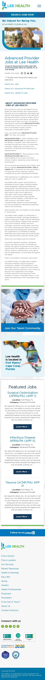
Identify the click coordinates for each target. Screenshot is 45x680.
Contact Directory (9, 610)
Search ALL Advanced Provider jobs (19, 88)
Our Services (7, 564)
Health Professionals (11, 589)
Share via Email (31, 73)
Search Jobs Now (22, 14)
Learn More (24, 427)
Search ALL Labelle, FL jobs (16, 93)
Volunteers (6, 598)
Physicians (6, 593)
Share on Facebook (22, 73)
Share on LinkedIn (28, 73)
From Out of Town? (10, 602)
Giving (4, 581)
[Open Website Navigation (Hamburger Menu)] (39, 6)
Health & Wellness (10, 573)
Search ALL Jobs (12, 84)
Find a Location (8, 560)
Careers (5, 585)
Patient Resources (10, 568)
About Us (5, 606)
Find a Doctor (7, 556)
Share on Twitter (25, 73)
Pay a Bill (5, 577)
